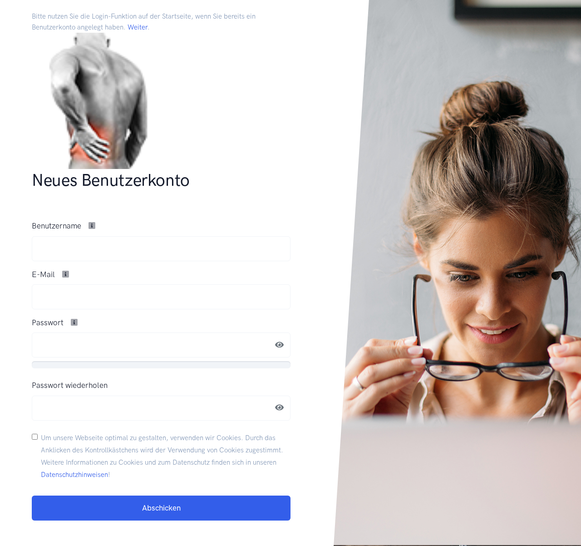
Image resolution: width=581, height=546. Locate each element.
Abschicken (161, 507)
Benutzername (57, 225)
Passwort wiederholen (70, 385)
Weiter (138, 27)
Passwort (48, 322)
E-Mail (44, 274)
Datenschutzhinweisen (74, 475)
